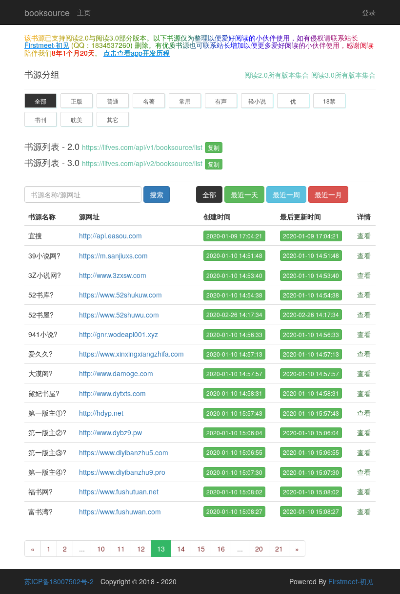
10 (101, 548)
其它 (113, 119)
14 (181, 548)
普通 (113, 101)
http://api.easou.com (110, 235)
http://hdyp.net (101, 413)
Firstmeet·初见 (46, 45)
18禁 (329, 101)
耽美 (76, 119)
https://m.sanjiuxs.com (113, 255)
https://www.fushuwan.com (120, 511)
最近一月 (328, 194)
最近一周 (286, 194)
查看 (364, 235)
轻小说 (257, 101)
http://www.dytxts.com (112, 393)
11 (121, 548)
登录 (369, 12)
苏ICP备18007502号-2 (59, 581)
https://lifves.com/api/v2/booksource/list (142, 163)
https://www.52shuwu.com (119, 314)
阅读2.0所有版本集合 (276, 75)
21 (279, 548)
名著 (149, 101)
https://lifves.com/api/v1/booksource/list (142, 147)
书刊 (40, 119)
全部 (40, 101)
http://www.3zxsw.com (112, 275)
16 (221, 548)
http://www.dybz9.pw (110, 432)
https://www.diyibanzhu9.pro (122, 472)
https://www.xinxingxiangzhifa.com (131, 354)
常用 (185, 101)
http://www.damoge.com (116, 373)
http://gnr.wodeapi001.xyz (118, 334)
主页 (84, 12)
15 (201, 548)
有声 (221, 101)
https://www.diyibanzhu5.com (123, 452)
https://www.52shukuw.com (120, 294)
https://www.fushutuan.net (119, 491)
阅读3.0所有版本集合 (343, 75)
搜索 (156, 194)
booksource (47, 12)
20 (259, 548)
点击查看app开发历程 (136, 53)
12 (141, 548)
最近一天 (244, 194)
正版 (76, 101)
